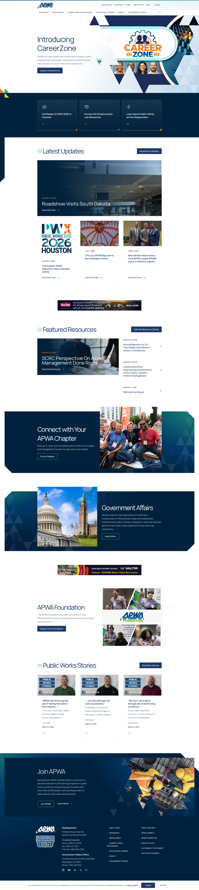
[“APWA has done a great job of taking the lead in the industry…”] (43, 733)
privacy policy (132, 885)
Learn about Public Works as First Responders (140, 115)
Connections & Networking (80, 12)
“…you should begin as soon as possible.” (97, 702)
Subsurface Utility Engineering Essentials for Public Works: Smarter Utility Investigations (137, 371)
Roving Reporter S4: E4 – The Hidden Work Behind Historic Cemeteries (136, 347)
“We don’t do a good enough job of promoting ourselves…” (141, 703)
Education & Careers (105, 12)
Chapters (118, 5)
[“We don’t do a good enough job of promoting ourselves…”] (129, 733)
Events (121, 12)
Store (128, 5)
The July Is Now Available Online (99, 257)
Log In (157, 5)
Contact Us (138, 5)
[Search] (160, 12)
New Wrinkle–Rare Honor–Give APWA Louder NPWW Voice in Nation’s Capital (142, 258)
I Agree (148, 885)
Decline (163, 885)
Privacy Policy (147, 843)
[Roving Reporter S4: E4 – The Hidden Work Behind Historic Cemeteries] (159, 346)
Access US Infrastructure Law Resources (98, 115)
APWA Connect (148, 833)
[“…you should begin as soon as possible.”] (86, 733)
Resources (44, 12)
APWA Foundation (149, 838)
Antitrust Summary (150, 853)
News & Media (58, 12)
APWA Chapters (148, 828)
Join (148, 5)
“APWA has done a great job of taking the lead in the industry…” (55, 703)
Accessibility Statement (152, 848)
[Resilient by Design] (159, 391)
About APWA (106, 5)
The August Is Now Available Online (56, 268)
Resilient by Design (133, 392)
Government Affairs (137, 12)
